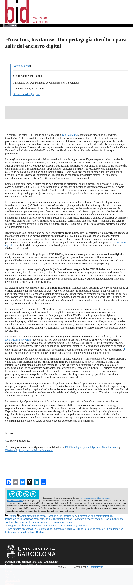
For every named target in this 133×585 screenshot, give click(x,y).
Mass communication (60, 518)
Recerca (9, 583)
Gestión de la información (62, 515)
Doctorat (10, 577)
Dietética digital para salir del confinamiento (29, 450)
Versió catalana (22, 65)
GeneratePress (95, 566)
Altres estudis (12, 580)
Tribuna (12, 515)
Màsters (9, 574)
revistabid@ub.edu (21, 568)
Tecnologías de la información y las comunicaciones (43, 522)
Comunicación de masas (33, 515)
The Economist (70, 134)
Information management (34, 518)
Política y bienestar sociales (88, 518)
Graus (8, 570)
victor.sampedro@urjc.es (26, 94)
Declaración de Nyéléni (18, 339)
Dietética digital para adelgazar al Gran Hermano (91, 447)
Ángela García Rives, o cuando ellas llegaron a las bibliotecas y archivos (47, 525)
